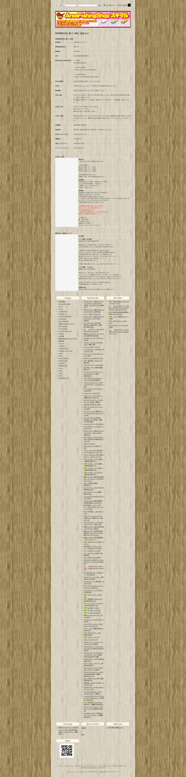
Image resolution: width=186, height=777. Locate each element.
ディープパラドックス (65, 331)
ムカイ (60, 353)
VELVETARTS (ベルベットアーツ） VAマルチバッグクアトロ (93, 547)
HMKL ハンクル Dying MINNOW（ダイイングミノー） (93, 538)
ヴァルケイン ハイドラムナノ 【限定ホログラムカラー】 (93, 397)
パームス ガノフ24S (94, 610)
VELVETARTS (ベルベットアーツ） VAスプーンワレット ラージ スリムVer (93, 507)
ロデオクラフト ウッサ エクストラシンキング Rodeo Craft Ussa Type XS (93, 648)
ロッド (60, 306)
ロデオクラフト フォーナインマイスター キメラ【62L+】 (93, 643)
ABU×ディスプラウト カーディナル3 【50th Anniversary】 (94, 335)
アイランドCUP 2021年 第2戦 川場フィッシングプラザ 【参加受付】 (68, 732)
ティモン (61, 334)
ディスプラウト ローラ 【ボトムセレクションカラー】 (93, 625)
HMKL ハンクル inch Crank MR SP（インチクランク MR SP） (94, 528)
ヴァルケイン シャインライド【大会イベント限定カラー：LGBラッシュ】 (93, 518)
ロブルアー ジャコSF (93, 551)
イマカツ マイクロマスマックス (93, 358)
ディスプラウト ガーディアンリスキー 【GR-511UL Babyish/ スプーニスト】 (94, 439)
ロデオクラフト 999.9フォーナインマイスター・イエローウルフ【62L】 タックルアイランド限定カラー (94, 304)
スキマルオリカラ (64, 378)
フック (60, 373)
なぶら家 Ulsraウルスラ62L (92, 404)
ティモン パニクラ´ (94, 637)
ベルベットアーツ (64, 348)
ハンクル (61, 343)
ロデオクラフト (63, 361)
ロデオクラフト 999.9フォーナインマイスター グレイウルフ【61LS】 (94, 318)
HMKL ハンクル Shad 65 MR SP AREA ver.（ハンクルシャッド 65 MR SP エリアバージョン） (93, 533)
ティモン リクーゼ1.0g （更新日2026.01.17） (93, 469)
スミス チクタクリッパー (91, 347)
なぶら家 (61, 336)
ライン (60, 309)
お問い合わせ (79, 766)
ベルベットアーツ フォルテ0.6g (93, 365)
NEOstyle (61, 341)
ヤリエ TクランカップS (91, 640)
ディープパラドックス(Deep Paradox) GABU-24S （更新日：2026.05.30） (93, 325)
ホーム (61, 766)
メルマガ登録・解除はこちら (115, 727)
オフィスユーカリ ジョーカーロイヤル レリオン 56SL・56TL (93, 523)
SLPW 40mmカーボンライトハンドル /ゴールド (119, 302)
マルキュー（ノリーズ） (66, 351)
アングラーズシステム (65, 316)
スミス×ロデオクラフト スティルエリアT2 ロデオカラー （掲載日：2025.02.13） (94, 698)
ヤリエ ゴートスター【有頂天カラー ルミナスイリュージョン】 (93, 451)
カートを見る (123, 5)
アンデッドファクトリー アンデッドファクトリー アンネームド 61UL (94, 384)
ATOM (103, 768)
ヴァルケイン (62, 319)
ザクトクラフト (63, 326)
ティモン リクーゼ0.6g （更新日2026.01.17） (93, 464)
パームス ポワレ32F (94, 613)
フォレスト (62, 346)
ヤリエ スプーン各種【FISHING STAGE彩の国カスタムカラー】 (93, 502)
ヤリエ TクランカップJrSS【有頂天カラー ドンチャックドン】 (93, 456)
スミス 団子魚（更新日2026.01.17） (91, 484)
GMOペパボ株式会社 (100, 772)
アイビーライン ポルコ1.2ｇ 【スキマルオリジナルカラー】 (94, 568)
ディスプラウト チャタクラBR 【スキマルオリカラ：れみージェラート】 (119, 332)
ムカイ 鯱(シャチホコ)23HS (92, 557)
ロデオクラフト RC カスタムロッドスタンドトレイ (94, 688)
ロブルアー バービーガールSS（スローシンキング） (94, 330)
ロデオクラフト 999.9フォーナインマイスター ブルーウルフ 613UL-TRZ (94, 562)
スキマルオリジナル (64, 304)
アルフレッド (62, 314)
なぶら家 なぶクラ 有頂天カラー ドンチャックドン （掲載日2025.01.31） (93, 715)
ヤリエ (60, 356)
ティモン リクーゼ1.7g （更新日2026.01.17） (93, 473)
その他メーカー (63, 366)
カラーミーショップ (73, 772)
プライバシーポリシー (90, 766)
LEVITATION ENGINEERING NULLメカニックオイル (119, 313)
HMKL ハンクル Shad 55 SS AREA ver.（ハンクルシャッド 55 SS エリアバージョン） (94, 479)
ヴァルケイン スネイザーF (92, 393)
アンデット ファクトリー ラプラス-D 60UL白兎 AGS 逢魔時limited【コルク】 (93, 674)
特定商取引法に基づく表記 (89, 768)
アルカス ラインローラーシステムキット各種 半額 (93, 343)
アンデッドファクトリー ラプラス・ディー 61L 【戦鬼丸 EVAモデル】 (93, 709)
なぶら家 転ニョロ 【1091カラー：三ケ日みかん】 (93, 573)
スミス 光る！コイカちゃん (92, 314)
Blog (82, 734)
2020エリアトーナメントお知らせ (68, 727)
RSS (99, 768)
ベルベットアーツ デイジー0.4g (93, 424)
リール (60, 368)
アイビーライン (63, 311)
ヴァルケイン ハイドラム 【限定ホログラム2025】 (93, 578)
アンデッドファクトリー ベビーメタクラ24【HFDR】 (93, 379)
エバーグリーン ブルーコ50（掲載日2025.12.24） (93, 488)
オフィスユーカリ (64, 321)
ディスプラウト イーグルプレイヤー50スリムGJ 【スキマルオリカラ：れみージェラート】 (119, 308)
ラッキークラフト (64, 358)
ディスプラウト (63, 329)
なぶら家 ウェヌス (93, 608)
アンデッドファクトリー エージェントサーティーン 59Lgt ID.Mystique (93, 374)
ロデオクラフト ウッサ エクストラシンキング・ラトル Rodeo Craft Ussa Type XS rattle (93, 655)
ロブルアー (62, 363)
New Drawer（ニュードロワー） (68, 338)
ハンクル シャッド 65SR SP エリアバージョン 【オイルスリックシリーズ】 (93, 413)
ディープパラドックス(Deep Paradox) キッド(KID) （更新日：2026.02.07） (93, 419)
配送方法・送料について (120, 766)
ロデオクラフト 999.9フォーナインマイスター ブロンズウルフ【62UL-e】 (94, 433)
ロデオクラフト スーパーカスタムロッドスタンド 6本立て (93, 669)
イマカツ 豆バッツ (89, 444)
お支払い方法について (104, 766)
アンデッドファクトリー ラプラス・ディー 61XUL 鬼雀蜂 (93, 401)
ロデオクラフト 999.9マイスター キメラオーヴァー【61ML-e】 (94, 311)
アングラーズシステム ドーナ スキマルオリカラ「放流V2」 (93, 693)
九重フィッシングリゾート (66, 324)
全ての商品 (62, 301)
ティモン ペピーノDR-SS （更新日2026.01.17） (94, 460)
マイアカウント (110, 5)
